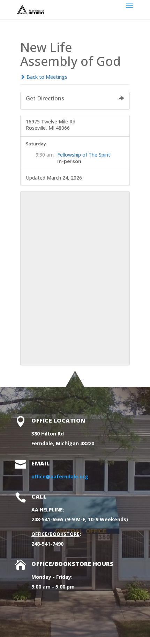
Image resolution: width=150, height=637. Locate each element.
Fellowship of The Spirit (83, 154)
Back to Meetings (46, 77)
